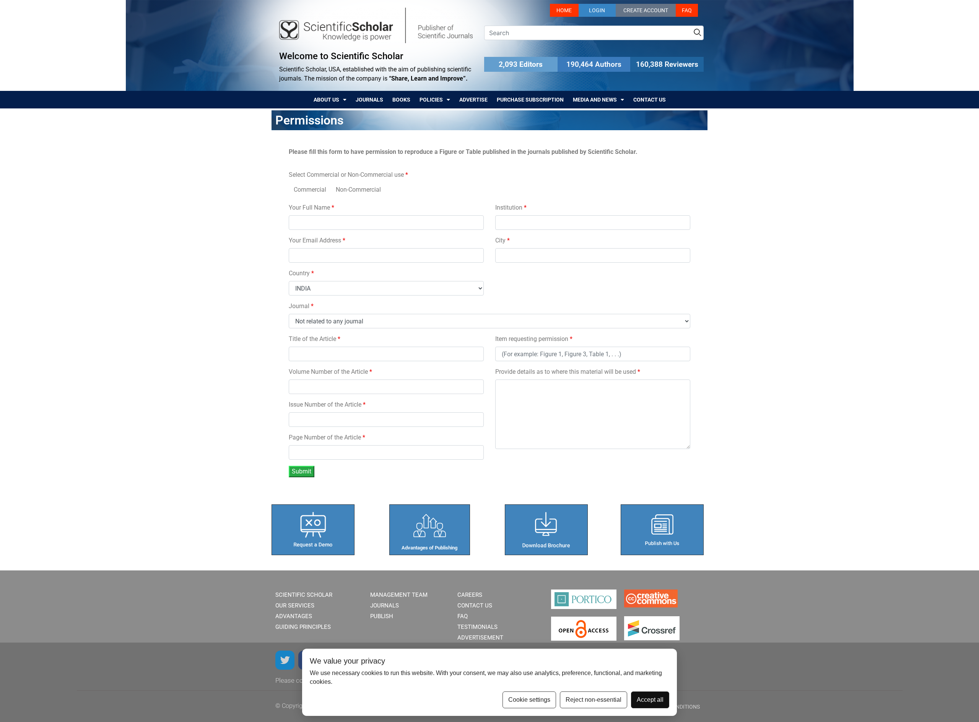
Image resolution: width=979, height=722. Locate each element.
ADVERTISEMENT (480, 637)
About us (326, 100)
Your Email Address (317, 240)
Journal (301, 306)
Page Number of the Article (327, 437)
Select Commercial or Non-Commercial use (348, 174)
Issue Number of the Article (327, 404)
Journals (369, 100)
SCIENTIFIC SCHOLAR (303, 594)
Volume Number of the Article (330, 371)
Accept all (650, 699)
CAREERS (469, 594)
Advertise (473, 100)
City (502, 240)
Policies (431, 100)
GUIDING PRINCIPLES (303, 626)
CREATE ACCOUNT (645, 10)
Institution (511, 207)
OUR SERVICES (294, 605)
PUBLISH (381, 616)
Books (401, 100)
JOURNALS (384, 605)
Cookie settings (529, 699)
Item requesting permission (533, 338)
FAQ (687, 10)
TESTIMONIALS (477, 626)
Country (301, 273)
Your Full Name (311, 207)
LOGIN (597, 10)
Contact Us (649, 100)
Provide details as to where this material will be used (567, 371)
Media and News (595, 100)
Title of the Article (314, 338)
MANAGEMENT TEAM (399, 594)
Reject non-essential (593, 699)
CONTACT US (474, 605)
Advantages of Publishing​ (429, 548)
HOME (564, 10)
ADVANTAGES (293, 616)
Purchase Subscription (530, 100)
